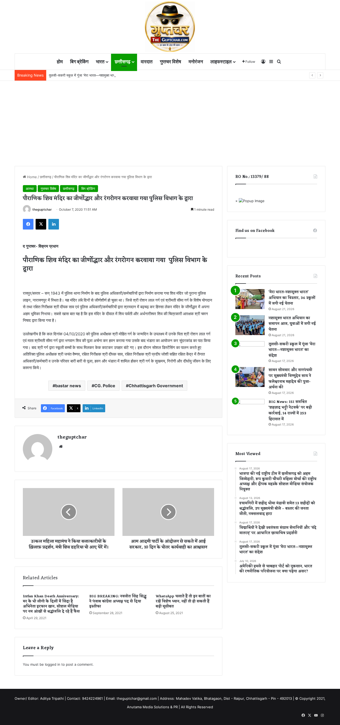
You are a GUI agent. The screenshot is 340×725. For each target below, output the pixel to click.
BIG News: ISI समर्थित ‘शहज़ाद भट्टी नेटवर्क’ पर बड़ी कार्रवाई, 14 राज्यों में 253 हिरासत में (290, 411)
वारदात (146, 61)
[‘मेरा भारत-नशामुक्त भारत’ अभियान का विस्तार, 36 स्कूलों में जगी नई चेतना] (250, 299)
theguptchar (42, 209)
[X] (41, 224)
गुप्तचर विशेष (170, 61)
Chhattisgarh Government (156, 385)
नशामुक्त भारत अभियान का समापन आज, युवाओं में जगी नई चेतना (292, 324)
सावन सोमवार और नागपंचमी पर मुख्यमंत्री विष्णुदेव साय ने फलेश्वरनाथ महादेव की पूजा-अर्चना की (290, 379)
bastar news (68, 385)
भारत (100, 61)
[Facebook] (28, 224)
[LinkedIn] (53, 224)
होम (60, 61)
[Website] (61, 446)
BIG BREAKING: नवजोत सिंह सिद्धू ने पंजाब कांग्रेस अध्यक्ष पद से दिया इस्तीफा (117, 601)
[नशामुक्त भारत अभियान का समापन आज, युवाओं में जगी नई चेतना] (250, 325)
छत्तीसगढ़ (122, 61)
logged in (52, 664)
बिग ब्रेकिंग (79, 61)
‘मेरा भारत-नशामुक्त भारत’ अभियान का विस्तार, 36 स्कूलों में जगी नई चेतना (292, 298)
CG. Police (104, 385)
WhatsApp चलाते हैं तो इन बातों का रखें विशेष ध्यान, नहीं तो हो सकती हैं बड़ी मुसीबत (183, 601)
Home (31, 177)
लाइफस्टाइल (221, 61)
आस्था (30, 188)
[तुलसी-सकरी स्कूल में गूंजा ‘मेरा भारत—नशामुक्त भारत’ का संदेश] (250, 351)
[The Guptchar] (170, 26)
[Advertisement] (170, 121)
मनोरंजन (196, 61)
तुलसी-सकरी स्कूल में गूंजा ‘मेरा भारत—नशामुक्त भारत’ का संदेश (89, 75)
